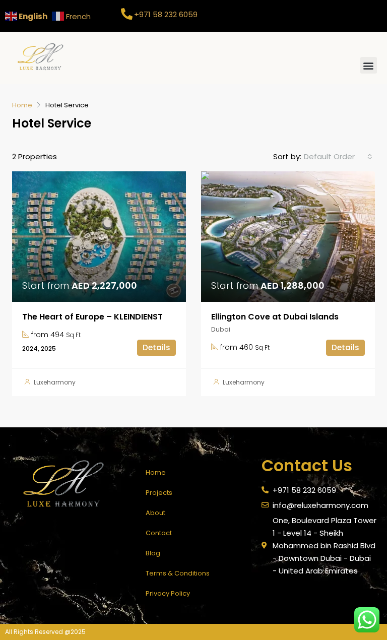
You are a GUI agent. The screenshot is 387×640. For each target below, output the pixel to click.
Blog (153, 553)
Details (156, 347)
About (155, 513)
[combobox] (338, 156)
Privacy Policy (168, 593)
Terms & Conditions (178, 573)
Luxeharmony (55, 382)
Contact (159, 533)
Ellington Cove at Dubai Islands (275, 317)
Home (156, 472)
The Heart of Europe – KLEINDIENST (92, 317)
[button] (368, 65)
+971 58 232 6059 (166, 14)
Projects (159, 492)
